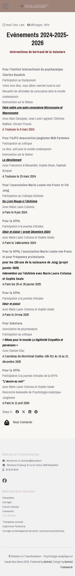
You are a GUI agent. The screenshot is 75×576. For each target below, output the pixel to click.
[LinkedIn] (29, 412)
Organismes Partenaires (14, 526)
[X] (23, 412)
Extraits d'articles (10, 507)
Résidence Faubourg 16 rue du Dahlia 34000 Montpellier (32, 465)
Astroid (48, 562)
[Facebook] (17, 412)
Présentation (8, 498)
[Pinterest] (36, 412)
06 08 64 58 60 (12, 469)
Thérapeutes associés (12, 522)
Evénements (8, 511)
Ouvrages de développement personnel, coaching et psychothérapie (33, 531)
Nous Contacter (22, 422)
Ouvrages (7, 502)
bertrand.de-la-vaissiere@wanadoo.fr (24, 460)
